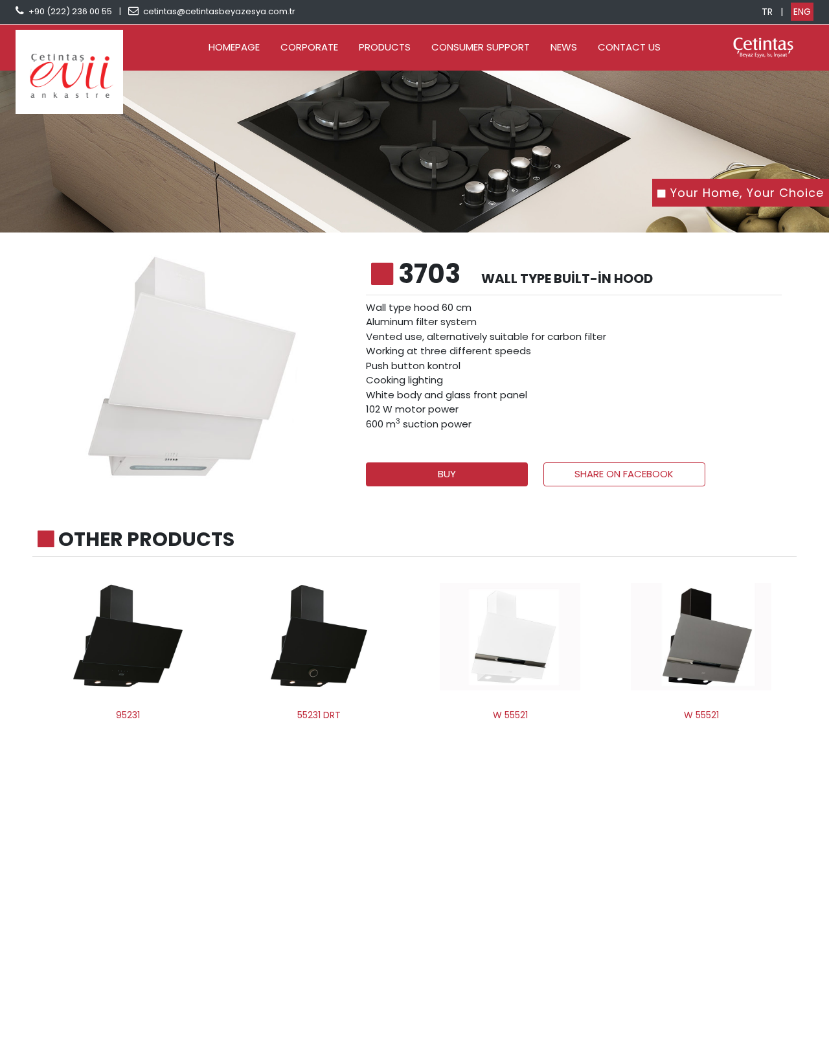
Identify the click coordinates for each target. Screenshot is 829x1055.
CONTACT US (629, 47)
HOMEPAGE (234, 47)
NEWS (564, 47)
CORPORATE (309, 47)
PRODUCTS (385, 47)
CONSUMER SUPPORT (480, 47)
